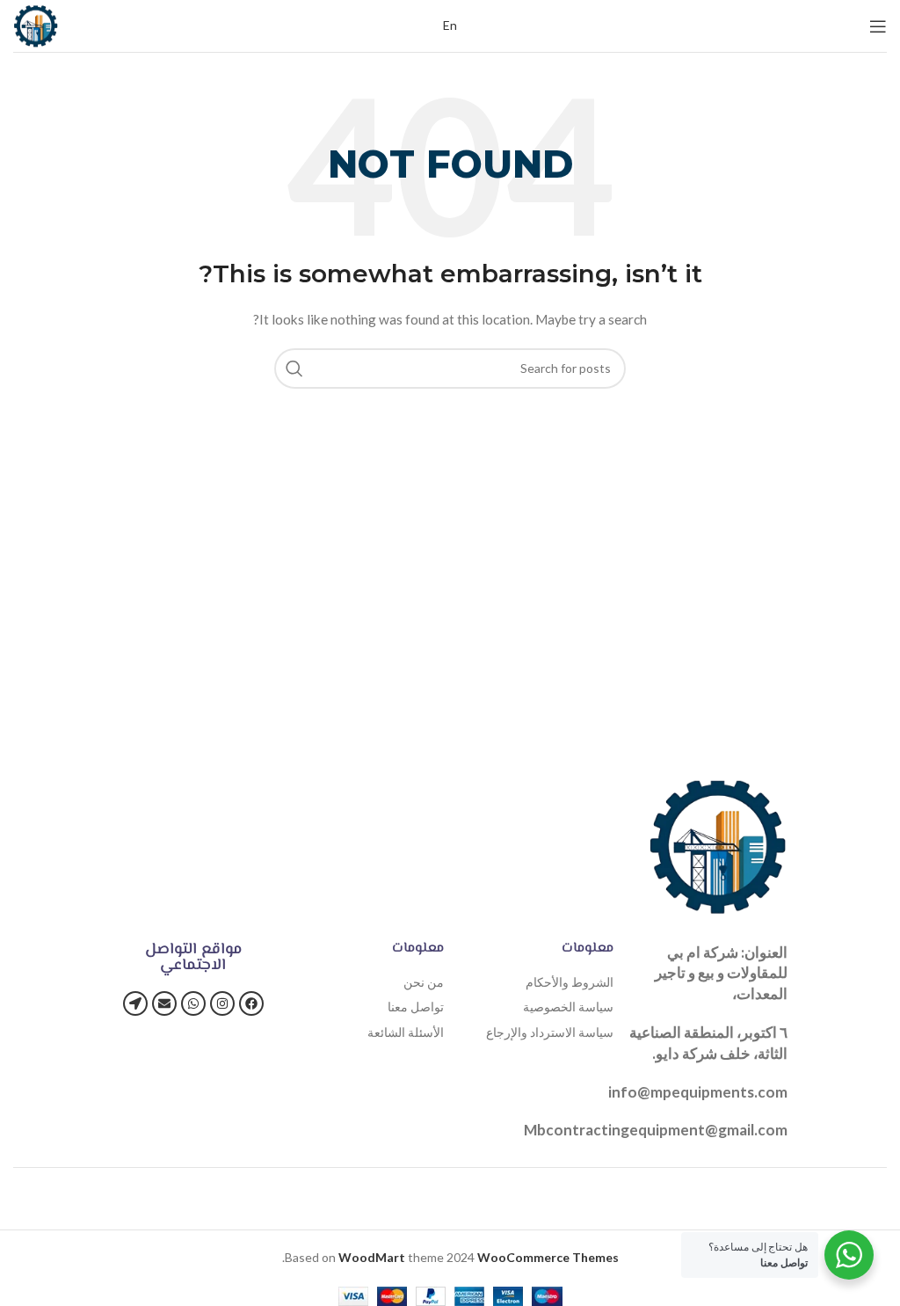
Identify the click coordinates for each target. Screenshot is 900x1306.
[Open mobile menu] (878, 26)
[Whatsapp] (193, 1003)
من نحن (423, 981)
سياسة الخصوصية (568, 1006)
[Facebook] (251, 1003)
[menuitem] (450, 25)
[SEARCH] (294, 368)
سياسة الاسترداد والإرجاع (549, 1032)
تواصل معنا (416, 1006)
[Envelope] (164, 1003)
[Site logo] (35, 24)
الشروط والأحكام (569, 981)
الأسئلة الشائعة (405, 1032)
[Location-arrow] (135, 1003)
